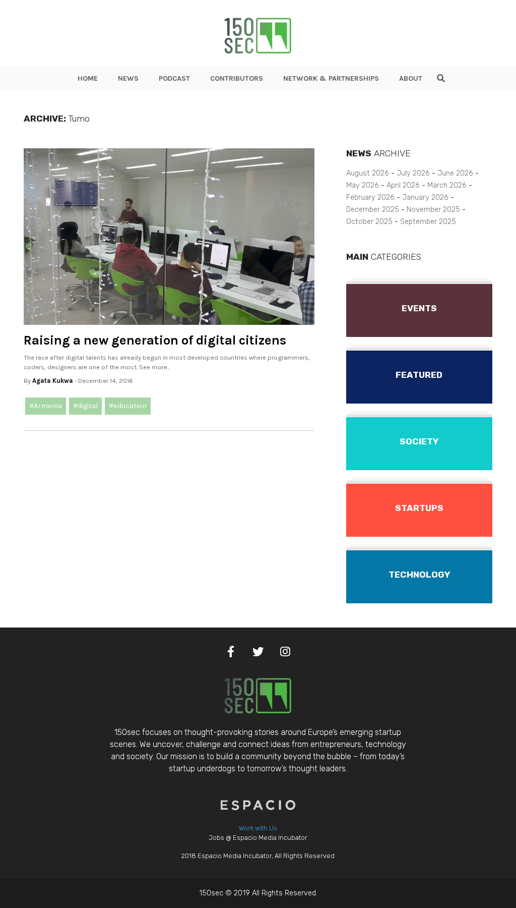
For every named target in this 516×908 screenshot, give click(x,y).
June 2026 (455, 173)
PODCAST (174, 78)
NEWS (128, 78)
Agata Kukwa (52, 380)
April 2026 (403, 185)
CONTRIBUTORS (236, 78)
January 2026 (425, 197)
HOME (88, 78)
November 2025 (433, 209)
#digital (85, 406)
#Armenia (45, 406)
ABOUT (410, 78)
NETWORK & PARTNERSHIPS (331, 78)
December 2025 (372, 209)
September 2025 (428, 221)
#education (128, 406)
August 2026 (367, 173)
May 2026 (362, 185)
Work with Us (258, 828)
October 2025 (369, 221)
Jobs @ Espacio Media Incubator (258, 837)
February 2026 (370, 197)
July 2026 (413, 173)
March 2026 (447, 185)
